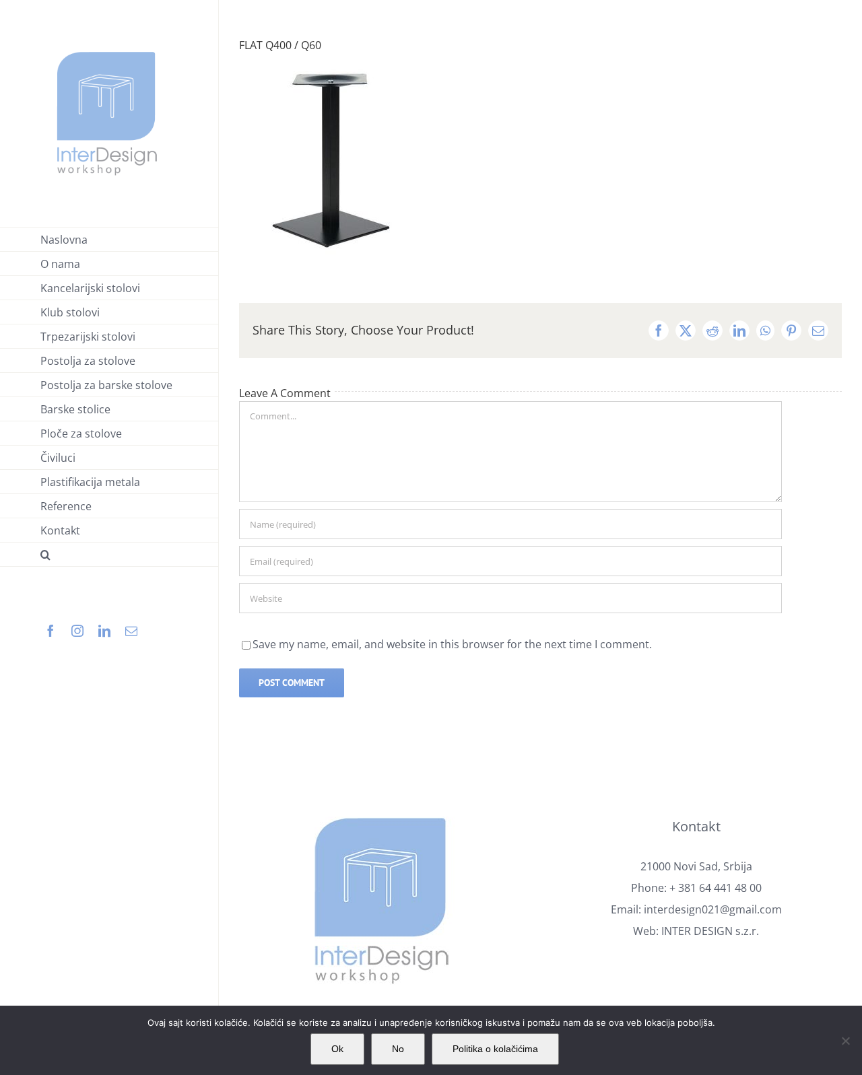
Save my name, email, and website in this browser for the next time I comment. (452, 644)
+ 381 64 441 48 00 (715, 887)
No (398, 1048)
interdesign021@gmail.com (713, 909)
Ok (337, 1048)
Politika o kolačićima (495, 1048)
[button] (109, 555)
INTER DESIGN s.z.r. (710, 931)
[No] (845, 1040)
